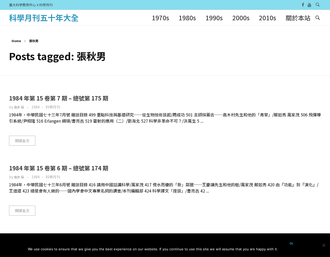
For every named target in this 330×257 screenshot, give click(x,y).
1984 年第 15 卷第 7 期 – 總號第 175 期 (58, 98)
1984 (35, 106)
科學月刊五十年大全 (44, 17)
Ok (291, 243)
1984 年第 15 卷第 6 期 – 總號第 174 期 (58, 168)
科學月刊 (53, 106)
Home (16, 41)
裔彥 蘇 (19, 107)
